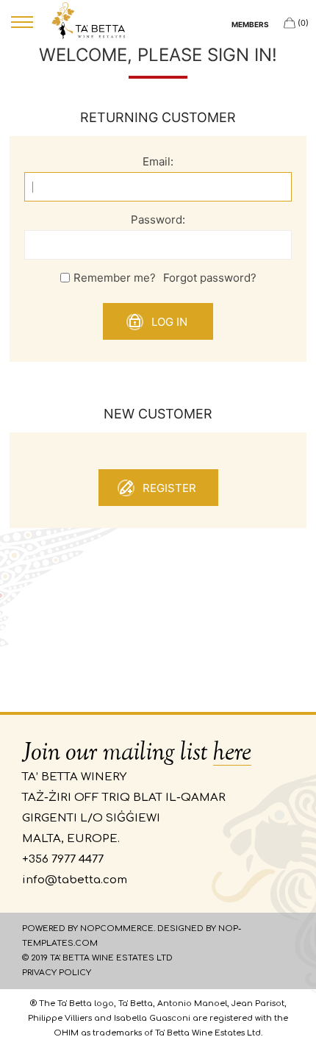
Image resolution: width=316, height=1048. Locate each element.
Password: (158, 220)
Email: (158, 161)
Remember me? (114, 278)
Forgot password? (209, 278)
